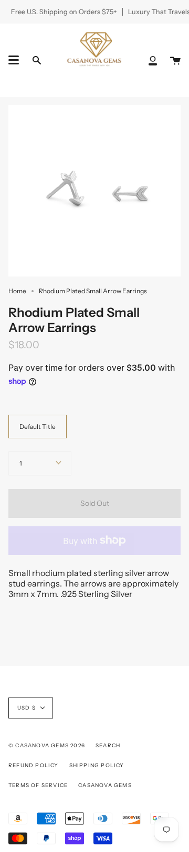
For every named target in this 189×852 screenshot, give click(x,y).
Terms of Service (38, 785)
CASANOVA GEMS (105, 785)
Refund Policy (33, 765)
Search (108, 745)
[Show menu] (14, 60)
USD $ (26, 707)
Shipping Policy (96, 765)
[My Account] (153, 60)
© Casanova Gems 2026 (46, 745)
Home (17, 291)
